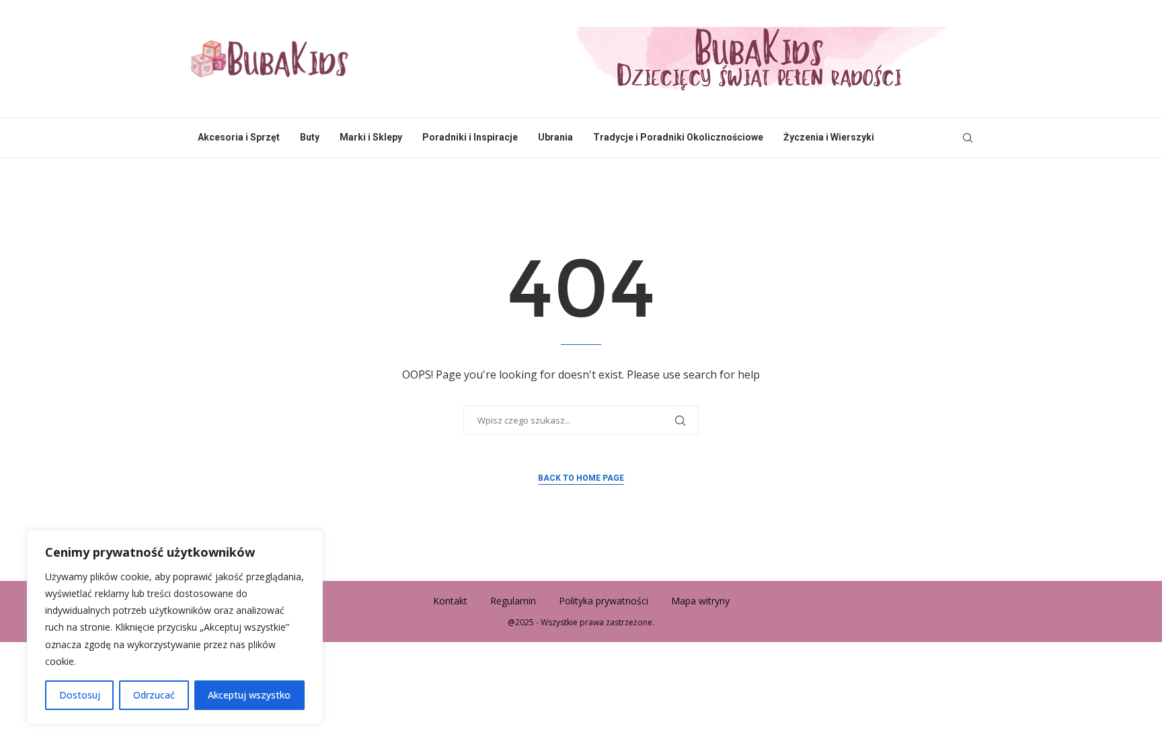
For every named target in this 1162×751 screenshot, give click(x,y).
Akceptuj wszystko (249, 694)
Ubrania (555, 137)
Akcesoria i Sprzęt (239, 137)
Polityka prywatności (603, 600)
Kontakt (450, 600)
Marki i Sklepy (371, 137)
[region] (175, 627)
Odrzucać (154, 694)
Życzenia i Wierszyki (828, 137)
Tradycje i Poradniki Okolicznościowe (678, 137)
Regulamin (513, 600)
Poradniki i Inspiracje (470, 137)
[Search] (967, 137)
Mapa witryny (700, 600)
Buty (309, 137)
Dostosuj (79, 694)
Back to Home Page (581, 478)
